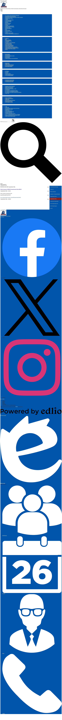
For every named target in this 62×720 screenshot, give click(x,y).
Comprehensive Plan (8, 43)
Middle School (7, 63)
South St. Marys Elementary (9, 64)
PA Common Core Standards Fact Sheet (11, 90)
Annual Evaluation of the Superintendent (11, 58)
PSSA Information (8, 23)
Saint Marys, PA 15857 (11, 406)
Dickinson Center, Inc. (8, 112)
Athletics (3, 403)
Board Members (7, 56)
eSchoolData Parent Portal (9, 81)
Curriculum (4, 404)
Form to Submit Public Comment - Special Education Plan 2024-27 (10, 197)
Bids (6, 39)
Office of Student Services (9, 46)
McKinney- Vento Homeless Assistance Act (12, 33)
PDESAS (6, 22)
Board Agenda (7, 54)
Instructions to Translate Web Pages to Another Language (14, 17)
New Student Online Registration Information (12, 15)
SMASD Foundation (8, 28)
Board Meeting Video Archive (9, 55)
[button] (5, 13)
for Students (7, 71)
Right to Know (7, 24)
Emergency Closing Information (10, 42)
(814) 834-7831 (20, 406)
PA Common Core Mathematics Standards (11, 91)
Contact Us (7, 38)
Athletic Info (7, 99)
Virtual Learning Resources (9, 74)
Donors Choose (7, 30)
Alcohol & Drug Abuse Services (10, 113)
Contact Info (7, 107)
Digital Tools (7, 93)
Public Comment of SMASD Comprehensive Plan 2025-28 (10, 189)
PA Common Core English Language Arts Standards (13, 92)
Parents (3, 402)
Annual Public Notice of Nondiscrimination (12, 47)
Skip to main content (3, 0)
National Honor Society (8, 101)
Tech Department (8, 73)
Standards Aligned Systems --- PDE (10, 88)
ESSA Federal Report (8, 31)
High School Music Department (10, 100)
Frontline (6, 25)
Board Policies (7, 57)
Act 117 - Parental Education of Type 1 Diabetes (12, 114)
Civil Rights (7, 41)
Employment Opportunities (9, 45)
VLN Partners (7, 89)
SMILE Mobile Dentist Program (10, 116)
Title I (6, 29)
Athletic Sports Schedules (9, 98)
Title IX (6, 49)
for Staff (6, 72)
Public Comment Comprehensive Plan (6, 193)
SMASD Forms (7, 27)
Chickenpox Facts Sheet (9, 109)
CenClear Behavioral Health (9, 111)
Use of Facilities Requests (9, 32)
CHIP (6, 106)
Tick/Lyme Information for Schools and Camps (12, 115)
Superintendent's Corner (9, 18)
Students (3, 401)
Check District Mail (8, 20)
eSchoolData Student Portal (9, 80)
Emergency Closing (8, 21)
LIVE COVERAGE (8, 97)
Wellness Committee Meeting (9, 26)
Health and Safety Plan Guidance (10, 48)
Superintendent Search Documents (10, 16)
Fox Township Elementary (9, 65)
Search (1, 121)
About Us (3, 400)
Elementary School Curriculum (10, 86)
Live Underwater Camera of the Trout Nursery (12, 108)
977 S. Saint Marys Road (4, 406)
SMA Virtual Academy (8, 66)
